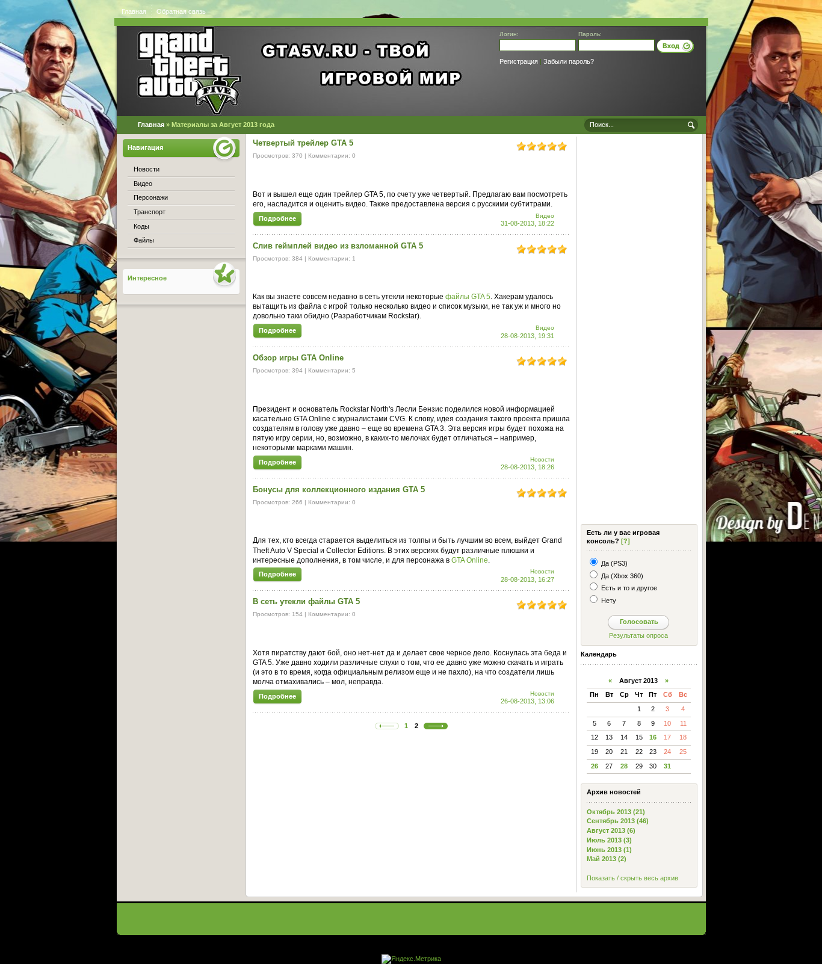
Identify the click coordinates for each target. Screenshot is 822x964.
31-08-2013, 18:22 (527, 223)
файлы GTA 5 (467, 296)
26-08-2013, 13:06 (527, 701)
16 (653, 737)
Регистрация (518, 61)
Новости (542, 459)
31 (667, 766)
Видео (545, 215)
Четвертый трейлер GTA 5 (303, 142)
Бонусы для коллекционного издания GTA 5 (339, 489)
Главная (134, 11)
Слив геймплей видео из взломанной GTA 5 (338, 245)
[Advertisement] (638, 331)
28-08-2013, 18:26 (527, 467)
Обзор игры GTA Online (298, 357)
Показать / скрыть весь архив (632, 878)
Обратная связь (181, 11)
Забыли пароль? (568, 61)
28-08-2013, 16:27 (527, 579)
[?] (625, 541)
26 (594, 766)
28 (624, 766)
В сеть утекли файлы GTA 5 (306, 601)
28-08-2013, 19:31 (527, 335)
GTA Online (469, 560)
